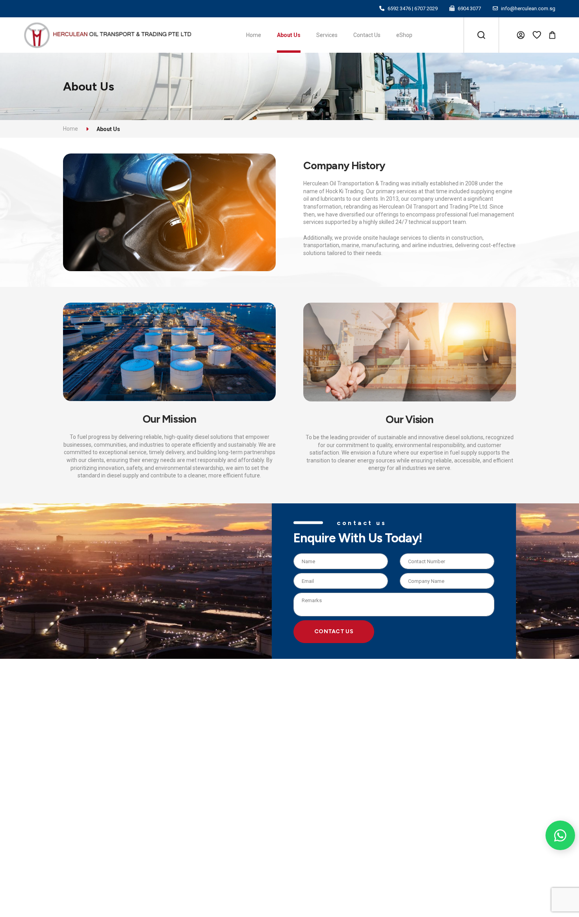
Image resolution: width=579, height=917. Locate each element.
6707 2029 (426, 8)
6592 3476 (399, 8)
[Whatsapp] (560, 835)
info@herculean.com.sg (528, 8)
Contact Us (333, 631)
